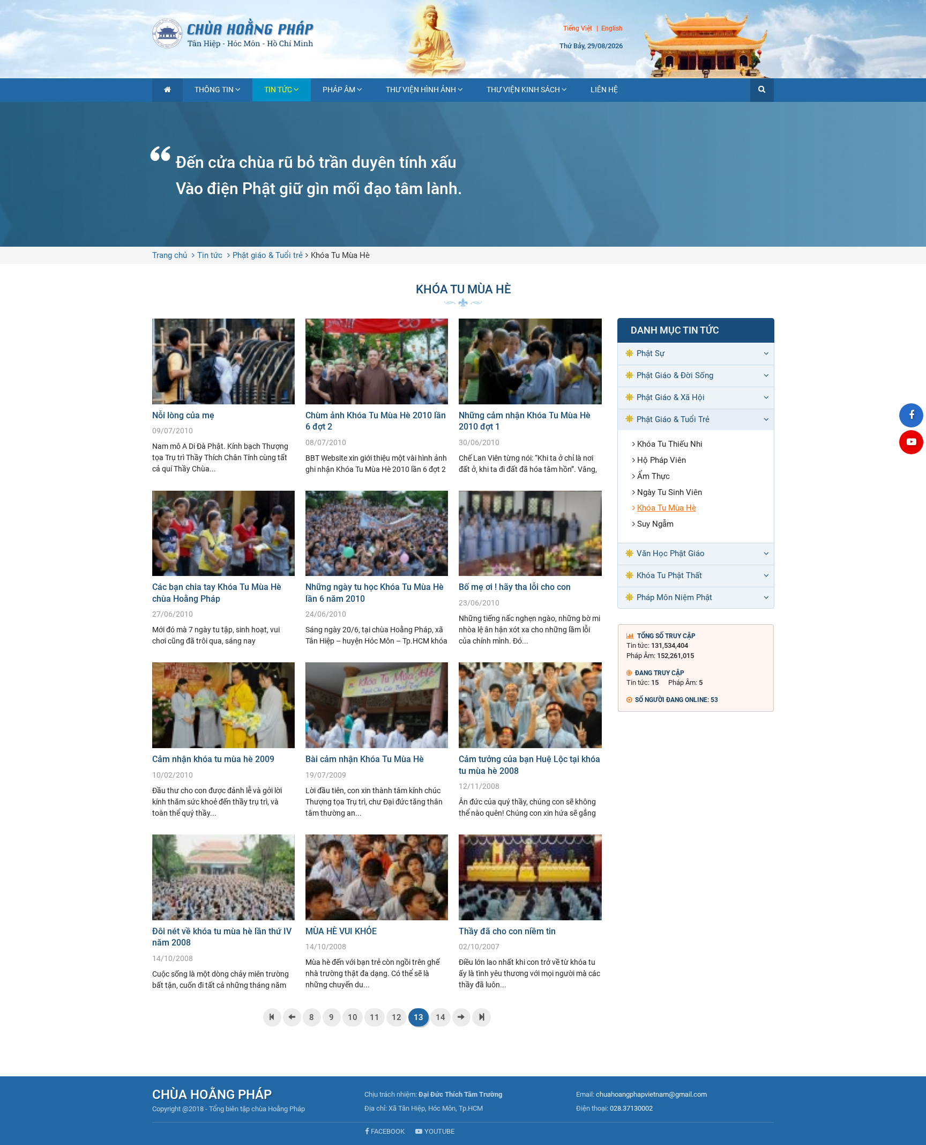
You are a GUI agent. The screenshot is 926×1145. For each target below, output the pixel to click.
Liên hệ (604, 89)
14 (440, 1017)
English (612, 29)
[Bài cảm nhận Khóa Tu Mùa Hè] (376, 740)
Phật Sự (650, 353)
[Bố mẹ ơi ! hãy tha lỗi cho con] (530, 569)
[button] (762, 90)
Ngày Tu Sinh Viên (669, 492)
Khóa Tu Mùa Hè (340, 255)
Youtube (439, 1131)
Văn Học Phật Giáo (671, 553)
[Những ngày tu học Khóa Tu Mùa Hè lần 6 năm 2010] (376, 569)
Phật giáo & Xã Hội (671, 397)
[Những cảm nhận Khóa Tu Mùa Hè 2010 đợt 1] (530, 397)
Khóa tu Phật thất (669, 575)
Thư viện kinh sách (523, 89)
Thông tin (214, 89)
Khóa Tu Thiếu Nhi (670, 444)
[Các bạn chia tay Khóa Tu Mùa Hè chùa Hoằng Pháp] (223, 569)
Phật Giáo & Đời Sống (675, 375)
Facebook (388, 1131)
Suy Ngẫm (655, 524)
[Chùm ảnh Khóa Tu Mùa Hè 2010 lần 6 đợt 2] (376, 397)
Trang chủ (169, 255)
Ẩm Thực (653, 476)
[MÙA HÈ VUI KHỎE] (376, 912)
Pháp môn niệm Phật (674, 597)
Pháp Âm (339, 89)
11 (374, 1017)
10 (352, 1017)
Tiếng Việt (577, 28)
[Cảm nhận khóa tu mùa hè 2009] (223, 740)
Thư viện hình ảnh (421, 89)
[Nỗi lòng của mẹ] (223, 397)
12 (396, 1017)
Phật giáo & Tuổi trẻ (268, 255)
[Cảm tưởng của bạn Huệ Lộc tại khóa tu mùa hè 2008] (530, 740)
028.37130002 (631, 1108)
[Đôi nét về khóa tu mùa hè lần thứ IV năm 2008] (223, 912)
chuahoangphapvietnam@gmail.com (651, 1094)
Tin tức (278, 89)
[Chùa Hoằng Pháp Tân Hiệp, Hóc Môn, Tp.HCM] (463, 32)
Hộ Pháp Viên (661, 460)
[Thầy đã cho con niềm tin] (530, 912)
